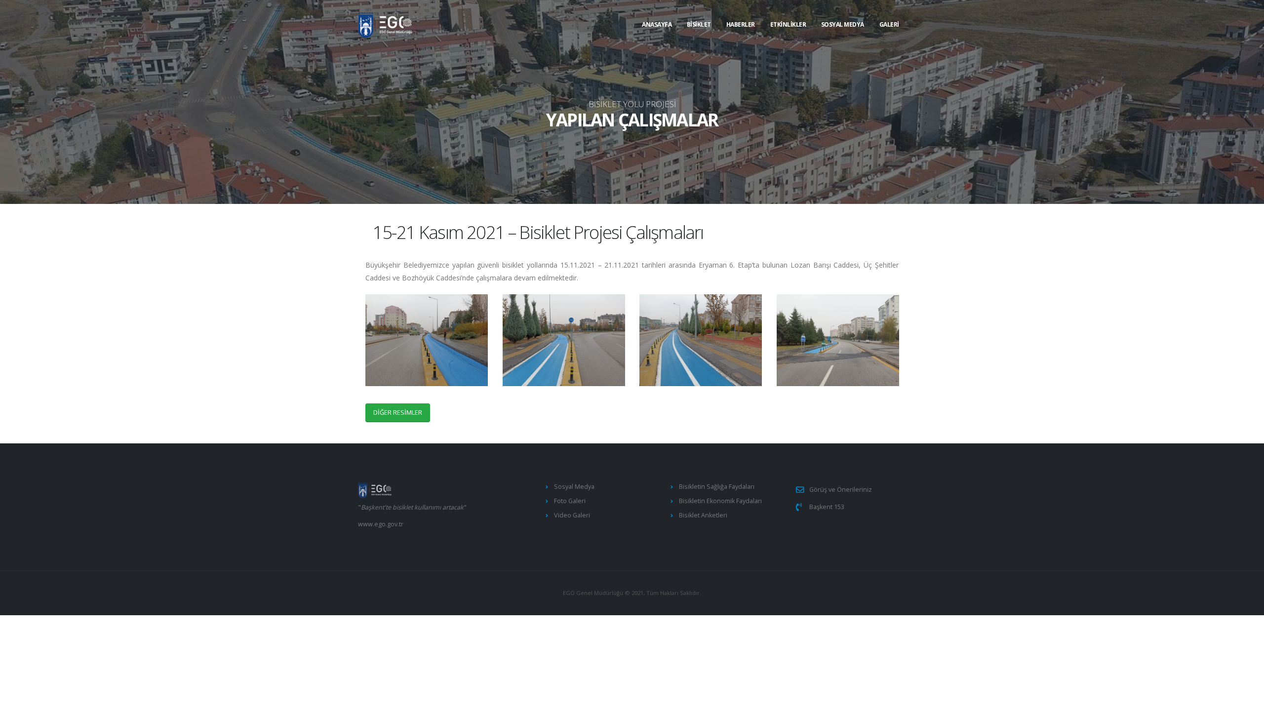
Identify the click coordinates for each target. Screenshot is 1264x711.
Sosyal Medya (842, 24)
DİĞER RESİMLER (397, 412)
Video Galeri (572, 515)
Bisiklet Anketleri (703, 515)
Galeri (889, 24)
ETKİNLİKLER (788, 24)
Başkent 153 (826, 507)
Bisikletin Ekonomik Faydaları (720, 501)
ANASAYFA (657, 24)
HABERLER (740, 24)
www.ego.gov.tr (380, 524)
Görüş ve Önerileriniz (840, 489)
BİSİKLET (699, 24)
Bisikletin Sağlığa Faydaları (716, 486)
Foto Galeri (570, 501)
